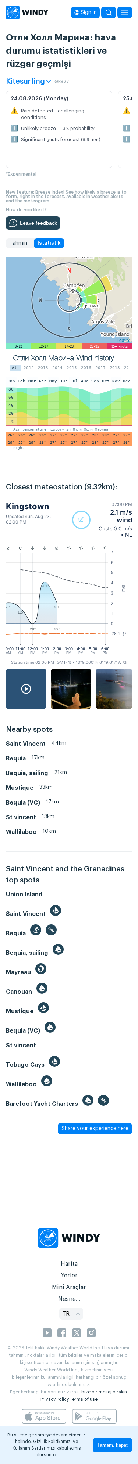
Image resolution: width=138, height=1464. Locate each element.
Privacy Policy (54, 1399)
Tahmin (18, 243)
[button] (102, 519)
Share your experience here (94, 1128)
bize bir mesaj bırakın (104, 1392)
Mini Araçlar (69, 1287)
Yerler (69, 1275)
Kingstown (27, 506)
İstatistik (49, 243)
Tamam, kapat (112, 1445)
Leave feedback (38, 223)
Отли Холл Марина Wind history (63, 358)
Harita (69, 1264)
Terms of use (84, 1399)
